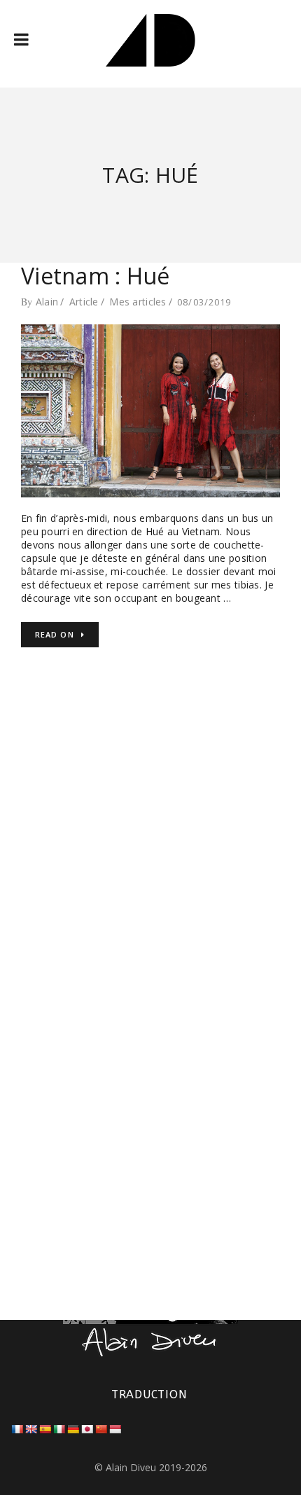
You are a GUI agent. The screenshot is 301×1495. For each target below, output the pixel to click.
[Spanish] (44, 1429)
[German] (72, 1429)
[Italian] (58, 1429)
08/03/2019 (204, 302)
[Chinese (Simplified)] (100, 1429)
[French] (16, 1429)
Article (84, 301)
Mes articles (137, 301)
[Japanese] (86, 1429)
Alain (47, 301)
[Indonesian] (114, 1429)
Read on (54, 634)
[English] (30, 1429)
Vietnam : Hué (95, 276)
